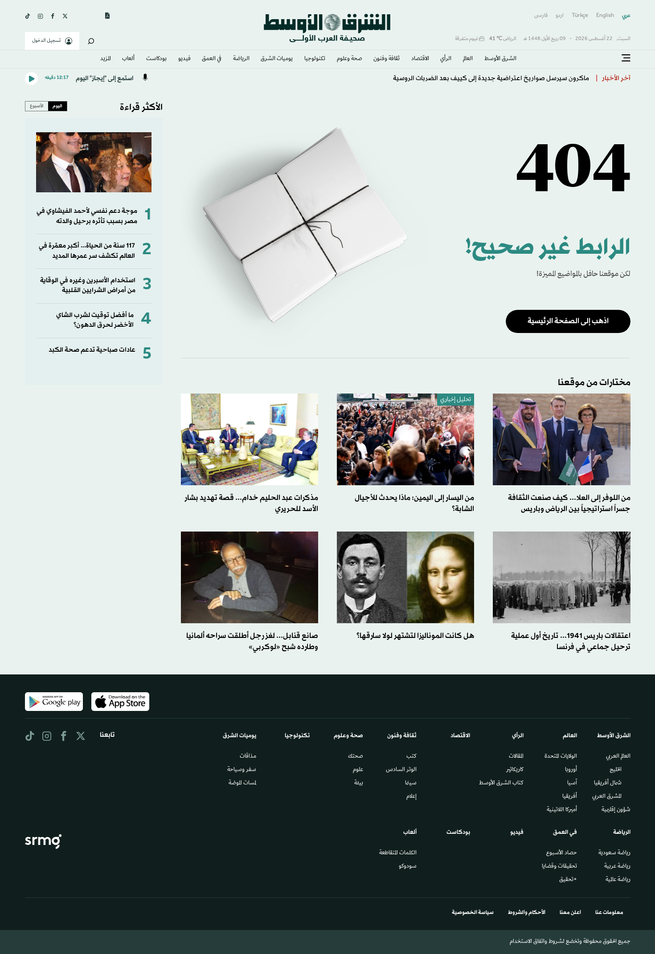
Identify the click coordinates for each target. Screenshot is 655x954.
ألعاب (128, 59)
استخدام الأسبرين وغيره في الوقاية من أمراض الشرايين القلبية (87, 285)
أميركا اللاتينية (562, 810)
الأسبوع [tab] (37, 106)
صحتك (355, 757)
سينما (411, 783)
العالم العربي (618, 757)
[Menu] (626, 58)
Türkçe (580, 16)
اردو (560, 16)
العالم (468, 59)
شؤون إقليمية (616, 810)
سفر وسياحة (241, 770)
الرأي (445, 59)
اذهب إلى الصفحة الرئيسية (568, 321)
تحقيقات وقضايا (559, 867)
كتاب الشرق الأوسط (501, 783)
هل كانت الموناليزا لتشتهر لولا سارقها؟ (415, 636)
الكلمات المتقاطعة (398, 853)
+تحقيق (568, 880)
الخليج (616, 770)
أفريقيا (569, 797)
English (605, 16)
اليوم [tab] (57, 106)
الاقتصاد (420, 59)
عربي (626, 16)
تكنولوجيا (314, 59)
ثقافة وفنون (386, 59)
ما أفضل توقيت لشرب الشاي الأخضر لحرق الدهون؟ (95, 320)
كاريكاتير (515, 770)
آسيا (572, 783)
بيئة (358, 783)
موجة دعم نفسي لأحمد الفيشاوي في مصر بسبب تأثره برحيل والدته (87, 216)
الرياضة (241, 59)
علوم (358, 770)
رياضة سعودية (614, 853)
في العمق (211, 59)
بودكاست (156, 59)
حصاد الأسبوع (561, 853)
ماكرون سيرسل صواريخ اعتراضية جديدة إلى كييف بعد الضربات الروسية (491, 78)
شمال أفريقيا (608, 783)
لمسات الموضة (242, 783)
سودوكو (408, 867)
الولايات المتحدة (560, 757)
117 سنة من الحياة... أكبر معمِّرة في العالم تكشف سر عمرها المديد (87, 250)
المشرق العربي (607, 797)
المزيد (105, 59)
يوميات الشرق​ (277, 59)
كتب (411, 757)
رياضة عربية (617, 867)
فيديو (184, 59)
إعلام (411, 797)
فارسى (541, 16)
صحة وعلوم (349, 59)
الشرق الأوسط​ (500, 59)
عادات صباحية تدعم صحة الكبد (92, 350)
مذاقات (248, 757)
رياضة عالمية (618, 880)
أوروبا (571, 770)
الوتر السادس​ (401, 770)
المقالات (516, 757)
